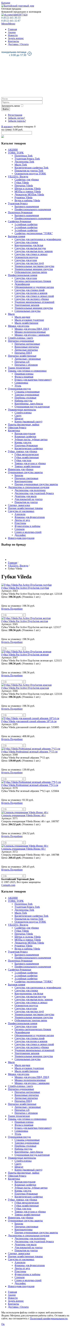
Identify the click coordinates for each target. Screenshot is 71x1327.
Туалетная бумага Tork (27, 158)
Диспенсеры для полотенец (30, 490)
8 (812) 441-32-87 (10, 20)
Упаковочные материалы (22, 409)
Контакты (13, 41)
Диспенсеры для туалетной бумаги (34, 493)
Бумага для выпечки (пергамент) (33, 379)
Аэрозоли (20, 514)
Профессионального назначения (33, 209)
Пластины (20, 523)
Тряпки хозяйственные (27, 466)
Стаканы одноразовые (27, 391)
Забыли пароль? (17, 121)
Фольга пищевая (24, 376)
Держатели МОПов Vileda (29, 194)
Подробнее (16, 608)
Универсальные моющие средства (34, 269)
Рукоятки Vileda (23, 197)
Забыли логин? (16, 118)
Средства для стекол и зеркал (31, 254)
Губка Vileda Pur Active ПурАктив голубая (25, 587)
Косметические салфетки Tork (31, 167)
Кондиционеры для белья (29, 245)
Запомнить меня (10, 105)
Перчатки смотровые (26, 478)
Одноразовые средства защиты (25, 472)
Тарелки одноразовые (27, 394)
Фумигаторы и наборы (27, 526)
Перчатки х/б (22, 361)
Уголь (18, 385)
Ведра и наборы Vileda (27, 200)
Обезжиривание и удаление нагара (34, 287)
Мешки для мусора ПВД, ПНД (32, 328)
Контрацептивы (24, 481)
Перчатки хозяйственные (22, 355)
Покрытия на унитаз (26, 502)
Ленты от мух (22, 520)
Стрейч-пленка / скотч (20, 337)
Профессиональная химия (22, 275)
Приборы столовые (25, 397)
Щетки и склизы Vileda (28, 188)
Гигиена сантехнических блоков (33, 281)
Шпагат (19, 418)
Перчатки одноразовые (21, 340)
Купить (5, 608)
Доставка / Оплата (18, 44)
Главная (12, 29)
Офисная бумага (17, 427)
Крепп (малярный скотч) (28, 421)
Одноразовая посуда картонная (32, 406)
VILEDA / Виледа (18, 176)
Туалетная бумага (18, 203)
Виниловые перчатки (27, 346)
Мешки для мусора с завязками (32, 334)
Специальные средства (27, 311)
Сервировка (21, 382)
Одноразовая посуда (19, 388)
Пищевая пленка (24, 373)
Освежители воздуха (26, 257)
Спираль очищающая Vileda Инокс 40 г (23, 815)
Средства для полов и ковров (31, 293)
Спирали (20, 529)
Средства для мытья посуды (30, 248)
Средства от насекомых (21, 511)
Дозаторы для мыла (25, 496)
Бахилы (19, 475)
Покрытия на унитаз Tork (29, 170)
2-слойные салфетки (26, 227)
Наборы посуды (23, 400)
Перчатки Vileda (24, 185)
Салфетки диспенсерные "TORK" (34, 233)
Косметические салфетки (29, 448)
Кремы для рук (23, 442)
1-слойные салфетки (26, 224)
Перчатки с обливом (26, 364)
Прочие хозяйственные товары (25, 508)
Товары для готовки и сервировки (27, 370)
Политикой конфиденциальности (49, 1318)
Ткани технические (19, 367)
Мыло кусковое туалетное (29, 320)
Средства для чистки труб (29, 263)
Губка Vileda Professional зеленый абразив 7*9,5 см (29, 785)
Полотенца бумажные (20, 212)
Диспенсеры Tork (24, 161)
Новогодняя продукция (21, 538)
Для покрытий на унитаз (28, 499)
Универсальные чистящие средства (34, 266)
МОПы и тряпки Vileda (28, 191)
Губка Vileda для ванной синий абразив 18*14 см (28, 721)
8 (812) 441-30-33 (10, 17)
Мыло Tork (21, 164)
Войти (6, 109)
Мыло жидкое (22, 317)
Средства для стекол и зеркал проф (34, 296)
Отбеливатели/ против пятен (31, 272)
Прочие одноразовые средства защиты (36, 484)
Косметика (14, 430)
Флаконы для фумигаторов (30, 517)
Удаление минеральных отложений (34, 302)
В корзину (7, 126)
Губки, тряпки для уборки (22, 451)
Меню (8, 23)
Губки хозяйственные (27, 457)
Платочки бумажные (26, 445)
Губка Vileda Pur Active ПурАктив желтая (24, 621)
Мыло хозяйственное (26, 323)
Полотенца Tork (24, 155)
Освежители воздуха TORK (30, 173)
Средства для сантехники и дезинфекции (38, 239)
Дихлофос (20, 535)
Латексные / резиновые (28, 358)
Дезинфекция (22, 284)
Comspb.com (8, 885)
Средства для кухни (26, 260)
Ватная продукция (25, 433)
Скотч (18, 415)
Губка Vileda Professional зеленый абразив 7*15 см (29, 751)
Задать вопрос (16, 38)
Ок (3, 1324)
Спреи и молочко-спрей (28, 532)
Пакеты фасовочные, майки (23, 424)
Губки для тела (23, 460)
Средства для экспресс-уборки (32, 299)
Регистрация (15, 115)
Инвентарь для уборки (20, 469)
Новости (13, 35)
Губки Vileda (22, 182)
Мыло (11, 314)
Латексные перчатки (26, 349)
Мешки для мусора (18, 325)
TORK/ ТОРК (16, 152)
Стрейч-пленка (23, 412)
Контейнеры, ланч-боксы (29, 403)
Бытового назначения (27, 206)
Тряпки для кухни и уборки (30, 463)
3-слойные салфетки (26, 230)
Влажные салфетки (25, 436)
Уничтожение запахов (27, 305)
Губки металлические (27, 454)
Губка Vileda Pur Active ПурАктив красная (25, 687)
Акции (12, 32)
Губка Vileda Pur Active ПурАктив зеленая (25, 654)
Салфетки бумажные (19, 221)
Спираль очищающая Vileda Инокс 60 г (23, 848)
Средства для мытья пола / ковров (34, 251)
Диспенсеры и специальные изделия (28, 487)
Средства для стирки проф (29, 290)
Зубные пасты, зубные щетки (31, 439)
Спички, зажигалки (19, 505)
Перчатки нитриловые (27, 343)
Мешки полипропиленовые (30, 331)
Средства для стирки (26, 242)
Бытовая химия (16, 236)
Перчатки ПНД (23, 352)
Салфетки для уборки (27, 179)
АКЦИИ (13, 149)
